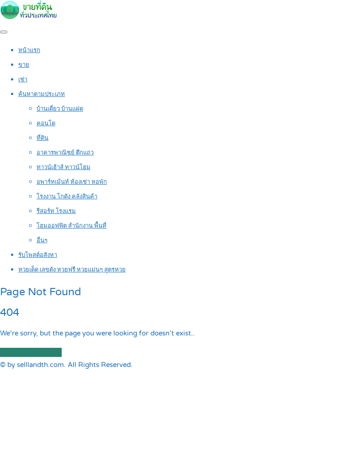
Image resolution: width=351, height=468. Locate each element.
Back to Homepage (30, 352)
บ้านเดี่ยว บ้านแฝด (60, 108)
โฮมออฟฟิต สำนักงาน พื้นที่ (71, 225)
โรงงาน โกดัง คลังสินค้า (67, 196)
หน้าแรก (29, 50)
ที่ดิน (42, 138)
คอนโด (46, 123)
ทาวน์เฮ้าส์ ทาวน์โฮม (63, 167)
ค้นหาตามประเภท (41, 94)
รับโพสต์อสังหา (37, 255)
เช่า (22, 79)
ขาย (23, 65)
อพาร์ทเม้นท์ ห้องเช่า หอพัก (72, 182)
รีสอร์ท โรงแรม (56, 211)
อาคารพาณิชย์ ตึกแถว (65, 152)
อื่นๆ (42, 240)
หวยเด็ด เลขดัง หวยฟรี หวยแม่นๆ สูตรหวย (72, 269)
